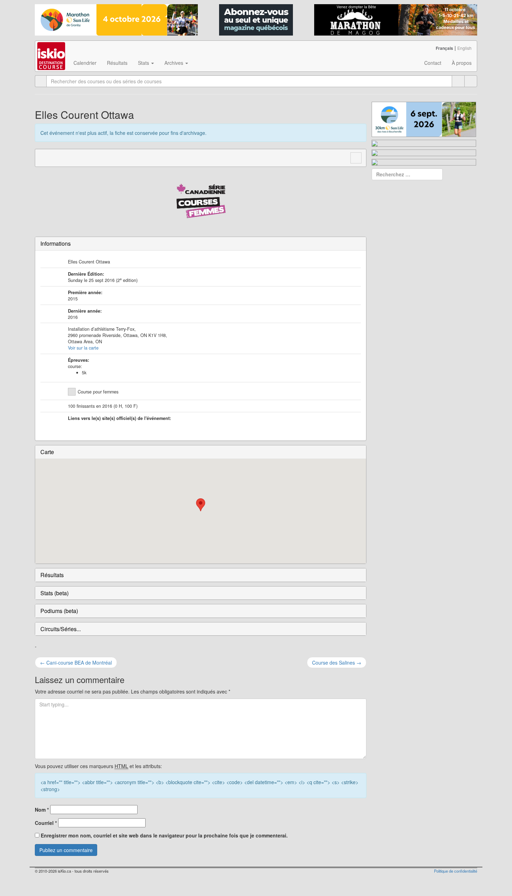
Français (444, 48)
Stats (144, 62)
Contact (432, 62)
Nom (42, 809)
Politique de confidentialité (455, 871)
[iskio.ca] (51, 49)
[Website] (44, 157)
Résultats (117, 62)
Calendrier (84, 62)
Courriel (46, 822)
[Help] (458, 81)
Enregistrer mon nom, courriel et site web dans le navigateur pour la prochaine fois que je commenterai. (164, 835)
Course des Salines (336, 662)
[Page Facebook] (57, 157)
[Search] (470, 81)
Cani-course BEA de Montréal (76, 662)
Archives (174, 62)
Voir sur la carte (83, 348)
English (464, 48)
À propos (462, 62)
